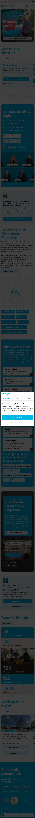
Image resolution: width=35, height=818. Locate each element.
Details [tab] (18, 398)
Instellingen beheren (16, 422)
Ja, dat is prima (17, 417)
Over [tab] (28, 398)
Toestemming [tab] (6, 398)
